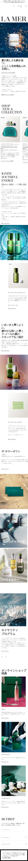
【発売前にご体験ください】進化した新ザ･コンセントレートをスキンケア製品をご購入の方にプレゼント (14, 1)
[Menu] (26, 6)
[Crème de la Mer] (5, 6)
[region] (14, 855)
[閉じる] (23, 854)
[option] (7, 145)
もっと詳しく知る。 (6, 857)
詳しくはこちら (12, 308)
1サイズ (24, 144)
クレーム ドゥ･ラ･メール (7, 144)
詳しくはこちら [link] (5, 223)
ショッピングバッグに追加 (7, 161)
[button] (1, 1)
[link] (8, 72)
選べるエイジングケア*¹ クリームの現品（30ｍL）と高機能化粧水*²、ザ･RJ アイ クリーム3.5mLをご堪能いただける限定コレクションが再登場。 (10, 154)
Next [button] (19, 145)
